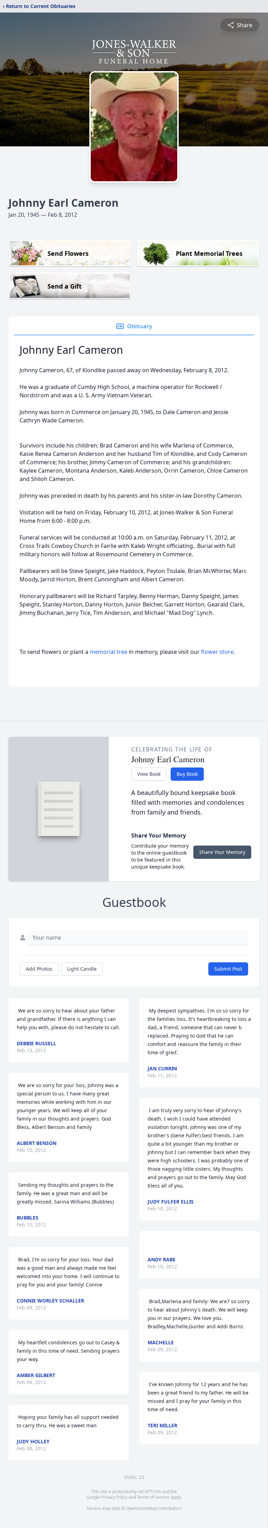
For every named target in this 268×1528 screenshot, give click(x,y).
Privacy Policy (114, 1497)
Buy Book (187, 774)
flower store (217, 652)
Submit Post (228, 968)
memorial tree (108, 652)
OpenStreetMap (141, 1508)
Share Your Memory (222, 852)
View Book (149, 774)
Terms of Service (153, 1497)
